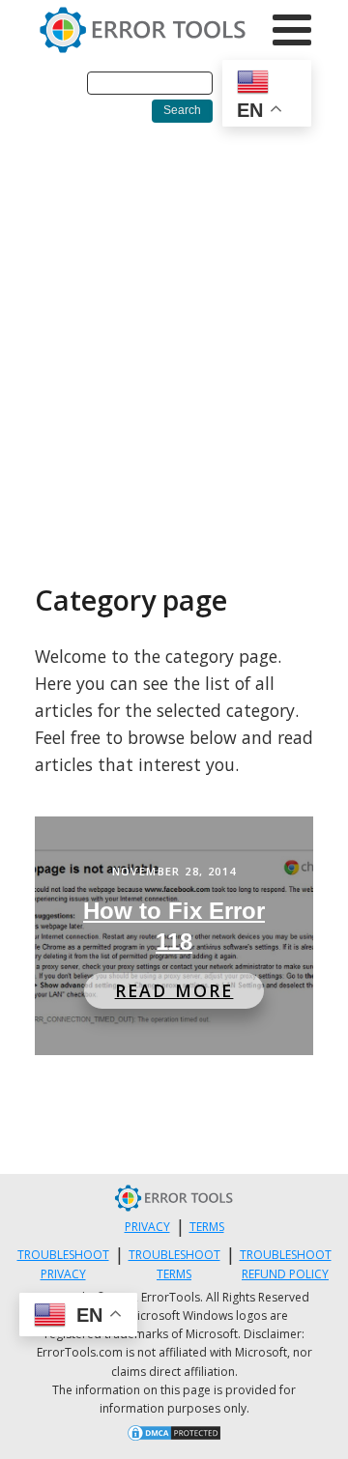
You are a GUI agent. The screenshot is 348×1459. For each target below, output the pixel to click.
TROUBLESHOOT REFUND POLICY (286, 1263)
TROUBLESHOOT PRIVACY (63, 1263)
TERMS (206, 1226)
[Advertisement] (174, 322)
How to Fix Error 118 (174, 926)
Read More (174, 990)
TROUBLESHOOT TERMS (174, 1263)
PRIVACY (147, 1226)
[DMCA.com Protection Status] (174, 1435)
